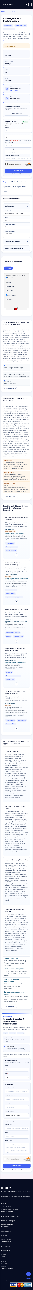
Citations (3, 1254)
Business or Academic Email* (12, 155)
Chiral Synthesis (5, 1246)
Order (2, 1259)
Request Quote (18, 170)
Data (14, 187)
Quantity (7, 1065)
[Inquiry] (28, 1274)
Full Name (7, 1103)
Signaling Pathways (6, 1231)
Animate (9, 299)
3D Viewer (8, 268)
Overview (24, 182)
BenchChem (8, 4)
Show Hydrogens (11, 295)
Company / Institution (10, 1095)
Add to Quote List (16, 113)
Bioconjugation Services (7, 1244)
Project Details (8, 1140)
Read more (5, 40)
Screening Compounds (7, 1224)
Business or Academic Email (13, 1087)
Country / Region (9, 1111)
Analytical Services (6, 1241)
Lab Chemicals (5, 1226)
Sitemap (3, 1266)
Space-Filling (10, 290)
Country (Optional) (9, 149)
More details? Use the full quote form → (18, 173)
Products (12, 11)
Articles (3, 1256)
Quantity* (7, 127)
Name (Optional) (9, 142)
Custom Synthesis (6, 1239)
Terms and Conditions (7, 1268)
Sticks (9, 282)
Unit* (6, 134)
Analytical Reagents (6, 1229)
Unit (6, 1073)
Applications (21, 187)
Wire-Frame (10, 286)
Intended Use (8, 1124)
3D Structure (15, 182)
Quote (5, 191)
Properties (6, 182)
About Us (3, 1261)
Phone (6, 1132)
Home (3, 11)
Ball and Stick (11, 278)
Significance (7, 187)
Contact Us (4, 1263)
